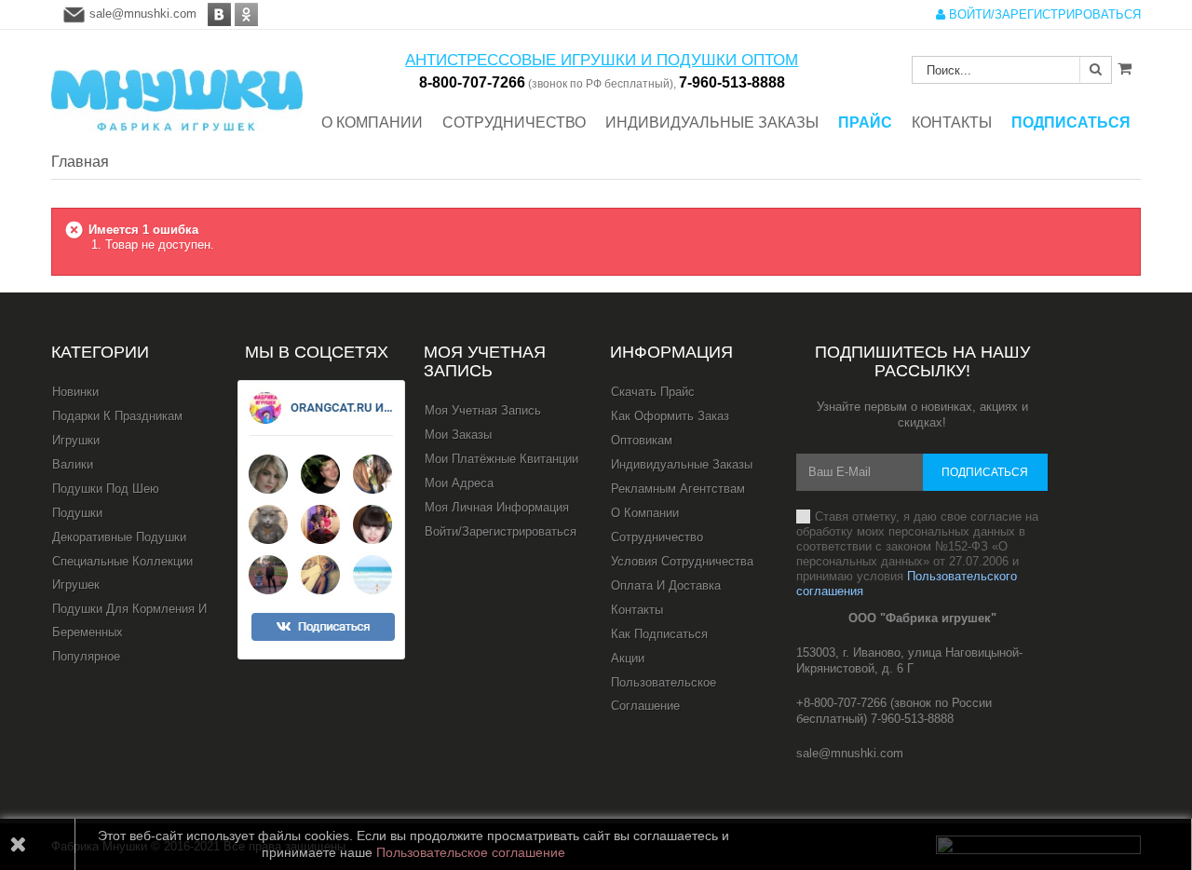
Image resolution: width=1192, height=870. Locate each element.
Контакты (637, 610)
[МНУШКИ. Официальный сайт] (177, 90)
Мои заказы (458, 435)
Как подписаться (659, 634)
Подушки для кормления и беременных (129, 620)
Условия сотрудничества (682, 561)
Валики (72, 464)
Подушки (77, 513)
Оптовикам (641, 440)
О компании (645, 513)
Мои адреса (459, 483)
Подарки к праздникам (117, 416)
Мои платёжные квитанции (501, 459)
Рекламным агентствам (678, 489)
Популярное (86, 656)
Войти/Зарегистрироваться (500, 531)
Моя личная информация (497, 507)
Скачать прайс (653, 392)
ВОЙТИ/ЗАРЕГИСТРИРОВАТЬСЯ (1043, 14)
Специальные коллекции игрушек (122, 572)
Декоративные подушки (119, 537)
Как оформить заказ (670, 416)
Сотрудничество (657, 537)
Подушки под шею (105, 489)
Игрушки (76, 440)
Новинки (75, 392)
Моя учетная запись (485, 361)
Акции (627, 658)
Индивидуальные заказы (681, 464)
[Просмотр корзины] (1124, 68)
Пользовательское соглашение (663, 694)
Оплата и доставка (666, 585)
